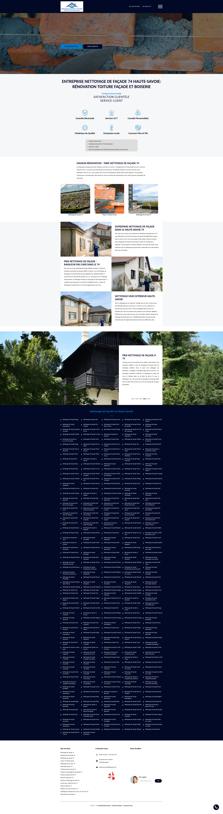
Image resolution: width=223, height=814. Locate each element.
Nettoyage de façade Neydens (153, 542)
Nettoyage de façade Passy (132, 537)
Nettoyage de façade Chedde (71, 434)
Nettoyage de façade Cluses (112, 657)
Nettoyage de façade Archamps (68, 720)
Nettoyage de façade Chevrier (153, 662)
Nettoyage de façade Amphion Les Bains (71, 430)
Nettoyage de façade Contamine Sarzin (130, 653)
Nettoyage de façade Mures (70, 552)
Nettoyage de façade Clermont (89, 663)
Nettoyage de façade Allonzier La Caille (153, 725)
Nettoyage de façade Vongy (70, 419)
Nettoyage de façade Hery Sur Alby (112, 599)
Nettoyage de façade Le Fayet (91, 434)
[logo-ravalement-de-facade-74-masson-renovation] (72, 6)
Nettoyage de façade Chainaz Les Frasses (112, 682)
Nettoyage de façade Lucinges (112, 590)
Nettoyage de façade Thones (71, 473)
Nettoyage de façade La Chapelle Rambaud (152, 677)
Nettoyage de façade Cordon (133, 647)
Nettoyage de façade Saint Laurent (111, 509)
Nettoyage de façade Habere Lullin (91, 604)
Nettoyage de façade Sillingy (133, 478)
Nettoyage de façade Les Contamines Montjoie (111, 653)
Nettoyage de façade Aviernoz (133, 709)
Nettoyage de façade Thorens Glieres (153, 469)
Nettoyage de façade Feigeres (91, 618)
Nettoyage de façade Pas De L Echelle (153, 420)
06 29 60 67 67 (147, 6)
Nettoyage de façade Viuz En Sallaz (91, 445)
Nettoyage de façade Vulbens (133, 439)
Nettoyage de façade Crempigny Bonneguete (152, 643)
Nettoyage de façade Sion (90, 419)
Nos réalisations (71, 46)
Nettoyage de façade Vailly (70, 469)
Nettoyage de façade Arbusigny (110, 720)
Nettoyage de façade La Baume (90, 705)
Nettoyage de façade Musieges (89, 553)
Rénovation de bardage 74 (68, 794)
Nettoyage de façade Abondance (89, 733)
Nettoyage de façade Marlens (133, 577)
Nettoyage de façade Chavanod (89, 673)
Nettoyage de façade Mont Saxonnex (91, 558)
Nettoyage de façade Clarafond (68, 663)
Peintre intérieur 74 (66, 786)
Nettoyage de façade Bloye (111, 701)
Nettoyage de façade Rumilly (133, 523)
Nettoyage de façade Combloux (68, 658)
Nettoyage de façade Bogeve (153, 696)
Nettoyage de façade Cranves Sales (71, 648)
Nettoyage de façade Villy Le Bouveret (71, 450)
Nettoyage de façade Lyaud (132, 587)
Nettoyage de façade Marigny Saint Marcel (71, 583)
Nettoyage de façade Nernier (91, 547)
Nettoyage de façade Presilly (91, 532)
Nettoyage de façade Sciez (90, 488)
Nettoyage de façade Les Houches (132, 599)
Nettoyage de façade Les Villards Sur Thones (152, 450)
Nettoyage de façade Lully (70, 590)
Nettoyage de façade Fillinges (112, 613)
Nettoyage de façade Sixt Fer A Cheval (112, 479)
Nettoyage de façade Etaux (153, 622)
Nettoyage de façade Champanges (89, 682)
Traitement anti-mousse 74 (68, 769)
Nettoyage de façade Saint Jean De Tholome (70, 514)
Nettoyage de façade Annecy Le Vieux (112, 725)
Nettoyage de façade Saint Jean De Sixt (152, 509)
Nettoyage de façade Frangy (153, 608)
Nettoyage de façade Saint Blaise (70, 523)
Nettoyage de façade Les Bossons (111, 435)
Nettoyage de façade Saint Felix (70, 519)
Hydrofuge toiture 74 (66, 766)
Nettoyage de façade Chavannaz (110, 673)
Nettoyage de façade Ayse (70, 714)
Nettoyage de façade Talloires (71, 478)
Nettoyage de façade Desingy (153, 637)
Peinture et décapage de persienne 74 (71, 772)
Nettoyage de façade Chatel (70, 677)
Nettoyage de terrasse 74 (68, 763)
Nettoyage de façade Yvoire (91, 439)
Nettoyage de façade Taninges (153, 473)
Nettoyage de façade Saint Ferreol (152, 514)
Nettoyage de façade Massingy (151, 573)
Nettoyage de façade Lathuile (133, 593)
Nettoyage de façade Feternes (153, 613)
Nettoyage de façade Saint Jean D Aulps (90, 514)
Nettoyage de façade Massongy (68, 578)
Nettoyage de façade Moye (111, 552)
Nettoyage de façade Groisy (112, 603)
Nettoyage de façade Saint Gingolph (111, 514)
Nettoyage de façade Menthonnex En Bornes (90, 568)
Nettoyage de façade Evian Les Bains (91, 623)
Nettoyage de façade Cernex (112, 687)
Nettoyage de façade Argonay (153, 714)
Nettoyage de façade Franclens (68, 613)
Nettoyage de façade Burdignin (68, 687)
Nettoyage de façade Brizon (153, 687)
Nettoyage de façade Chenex (153, 667)
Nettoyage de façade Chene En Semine (70, 673)
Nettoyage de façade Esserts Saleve (91, 628)
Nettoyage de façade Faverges (133, 618)
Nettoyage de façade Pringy (70, 532)
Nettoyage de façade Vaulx (152, 459)
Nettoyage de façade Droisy (132, 632)
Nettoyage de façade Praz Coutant (90, 425)
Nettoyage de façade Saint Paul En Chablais (90, 504)
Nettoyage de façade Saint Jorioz (70, 509)
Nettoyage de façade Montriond (110, 558)
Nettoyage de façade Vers (70, 459)
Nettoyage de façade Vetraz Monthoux (132, 455)
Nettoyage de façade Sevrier (153, 483)
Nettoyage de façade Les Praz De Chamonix (133, 430)
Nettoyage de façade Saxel (152, 488)
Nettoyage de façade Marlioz (112, 577)
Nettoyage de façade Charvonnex (89, 677)
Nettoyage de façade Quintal (133, 528)
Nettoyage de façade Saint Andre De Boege (90, 523)
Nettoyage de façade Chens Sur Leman (132, 668)
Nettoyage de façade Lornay (153, 590)
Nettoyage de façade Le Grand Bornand (152, 604)
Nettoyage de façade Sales (90, 498)
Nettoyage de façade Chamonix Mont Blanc (151, 682)
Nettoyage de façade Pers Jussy (70, 538)
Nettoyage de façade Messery (71, 567)
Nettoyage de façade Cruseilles (89, 643)
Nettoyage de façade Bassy (70, 709)
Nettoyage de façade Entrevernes (68, 633)
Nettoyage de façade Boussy (91, 691)
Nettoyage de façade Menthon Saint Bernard (69, 573)
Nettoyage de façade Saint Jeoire (132, 509)
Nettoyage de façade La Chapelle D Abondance (69, 682)
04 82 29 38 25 (135, 6)
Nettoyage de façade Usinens (112, 469)
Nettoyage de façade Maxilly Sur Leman (133, 573)
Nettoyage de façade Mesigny (112, 567)
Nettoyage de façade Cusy (111, 642)
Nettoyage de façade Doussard (89, 638)
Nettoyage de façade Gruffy (132, 603)
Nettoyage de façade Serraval (71, 488)
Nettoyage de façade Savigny (71, 493)
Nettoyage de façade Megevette (89, 573)
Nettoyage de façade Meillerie (151, 568)
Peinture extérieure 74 (67, 777)
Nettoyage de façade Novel (111, 542)
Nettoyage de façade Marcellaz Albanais (151, 583)
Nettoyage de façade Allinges (133, 729)
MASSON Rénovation (105, 805)
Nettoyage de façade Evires (70, 622)
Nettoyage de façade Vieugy (112, 429)
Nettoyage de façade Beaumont (110, 705)
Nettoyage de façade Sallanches (151, 494)
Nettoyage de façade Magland (92, 587)
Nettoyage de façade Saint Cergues (132, 519)
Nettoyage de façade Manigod (71, 587)
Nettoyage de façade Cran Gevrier (90, 648)
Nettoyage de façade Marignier (89, 583)
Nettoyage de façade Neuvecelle (110, 548)
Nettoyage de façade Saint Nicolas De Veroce (132, 504)
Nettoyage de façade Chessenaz (68, 668)
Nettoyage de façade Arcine (91, 719)
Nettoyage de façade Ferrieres (68, 618)
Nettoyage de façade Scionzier (112, 488)
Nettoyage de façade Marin (153, 577)
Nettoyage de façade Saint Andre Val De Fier (152, 519)
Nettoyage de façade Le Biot (133, 701)
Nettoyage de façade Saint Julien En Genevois (90, 509)
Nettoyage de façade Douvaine (151, 633)
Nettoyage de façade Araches (133, 719)
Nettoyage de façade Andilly (133, 724)
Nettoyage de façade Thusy (132, 469)
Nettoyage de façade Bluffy (91, 701)
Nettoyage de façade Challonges (130, 682)
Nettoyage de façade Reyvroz (71, 528)
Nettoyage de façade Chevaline (89, 668)
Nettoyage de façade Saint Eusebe (111, 519)
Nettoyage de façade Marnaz (91, 577)
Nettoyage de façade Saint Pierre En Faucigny (70, 504)
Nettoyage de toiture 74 (67, 758)
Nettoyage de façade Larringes (151, 594)
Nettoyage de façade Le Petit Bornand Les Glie (153, 533)
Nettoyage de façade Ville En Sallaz (133, 450)
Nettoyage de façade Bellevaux (68, 705)
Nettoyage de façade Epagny (133, 627)
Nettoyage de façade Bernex (153, 701)
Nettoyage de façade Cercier (91, 687)
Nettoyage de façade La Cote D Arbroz (112, 648)
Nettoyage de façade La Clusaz (131, 658)
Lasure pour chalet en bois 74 (69, 783)
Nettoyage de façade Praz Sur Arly (133, 533)
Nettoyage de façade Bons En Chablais (133, 692)
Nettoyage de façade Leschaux (110, 594)
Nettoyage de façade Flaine (132, 419)
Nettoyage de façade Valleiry (133, 464)
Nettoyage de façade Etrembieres (110, 623)
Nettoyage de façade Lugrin (91, 590)
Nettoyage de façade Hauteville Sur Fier (151, 599)
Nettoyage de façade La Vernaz (90, 459)
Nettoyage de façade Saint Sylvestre (70, 499)
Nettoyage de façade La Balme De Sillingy (90, 710)
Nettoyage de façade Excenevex (151, 618)
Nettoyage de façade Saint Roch (152, 499)
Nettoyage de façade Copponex (68, 653)
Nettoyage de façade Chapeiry (112, 677)
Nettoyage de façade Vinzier (153, 444)
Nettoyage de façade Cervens (133, 687)
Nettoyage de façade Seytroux (153, 478)
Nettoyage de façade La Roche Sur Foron (110, 523)
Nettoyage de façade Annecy (91, 724)
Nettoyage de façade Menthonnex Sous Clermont (132, 568)
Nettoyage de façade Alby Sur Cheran (71, 733)
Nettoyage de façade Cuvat (132, 642)
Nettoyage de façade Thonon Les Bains (91, 474)
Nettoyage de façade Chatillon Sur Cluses (153, 673)
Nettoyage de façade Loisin (70, 593)
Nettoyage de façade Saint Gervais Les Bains (132, 514)
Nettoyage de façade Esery (111, 627)
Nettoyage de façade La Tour (91, 469)
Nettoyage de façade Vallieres (91, 464)
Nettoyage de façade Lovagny (133, 590)
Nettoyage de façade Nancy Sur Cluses (153, 548)
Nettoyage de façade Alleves (112, 729)
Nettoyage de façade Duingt (91, 632)
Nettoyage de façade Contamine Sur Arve (89, 653)
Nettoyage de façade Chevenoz (110, 668)
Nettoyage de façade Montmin (130, 558)
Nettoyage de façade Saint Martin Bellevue (152, 504)
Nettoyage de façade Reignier (112, 528)
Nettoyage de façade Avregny (153, 709)
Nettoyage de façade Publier (153, 528)
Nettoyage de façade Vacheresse (151, 464)
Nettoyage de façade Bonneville (68, 697)
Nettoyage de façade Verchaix (112, 459)
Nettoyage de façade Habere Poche (71, 604)
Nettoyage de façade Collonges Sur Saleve (89, 658)
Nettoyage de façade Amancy (71, 729)
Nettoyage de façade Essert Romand (70, 628)
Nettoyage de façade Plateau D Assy (153, 430)
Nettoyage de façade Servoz (132, 483)
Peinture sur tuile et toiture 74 (69, 789)
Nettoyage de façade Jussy (111, 439)
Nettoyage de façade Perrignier (89, 538)
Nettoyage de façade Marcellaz (110, 583)
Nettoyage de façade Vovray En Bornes (153, 440)
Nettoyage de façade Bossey (153, 691)
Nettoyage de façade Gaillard (71, 608)
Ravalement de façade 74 (68, 755)
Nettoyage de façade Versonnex (151, 455)
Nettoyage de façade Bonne (91, 696)
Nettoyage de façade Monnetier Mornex (68, 563)
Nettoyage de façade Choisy (132, 662)
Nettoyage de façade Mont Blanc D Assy (111, 425)
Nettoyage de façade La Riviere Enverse (152, 523)
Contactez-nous (128, 805)
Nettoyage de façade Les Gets (91, 608)
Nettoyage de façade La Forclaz (90, 613)
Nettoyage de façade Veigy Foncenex (132, 459)
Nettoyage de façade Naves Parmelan (70, 548)
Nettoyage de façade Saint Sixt (132, 499)
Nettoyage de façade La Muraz (131, 553)
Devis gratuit (92, 46)
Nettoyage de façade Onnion (91, 542)
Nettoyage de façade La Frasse (131, 609)
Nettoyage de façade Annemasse (68, 725)
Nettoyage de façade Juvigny (91, 598)
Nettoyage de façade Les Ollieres (70, 543)
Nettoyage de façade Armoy (112, 714)
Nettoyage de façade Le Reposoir (90, 528)
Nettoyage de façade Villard (91, 454)
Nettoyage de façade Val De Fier (91, 479)
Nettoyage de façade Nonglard (130, 543)
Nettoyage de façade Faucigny (112, 618)
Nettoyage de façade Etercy (132, 622)
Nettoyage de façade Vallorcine (110, 464)
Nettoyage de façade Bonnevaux (110, 697)
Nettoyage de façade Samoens (112, 493)
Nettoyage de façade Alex (152, 729)
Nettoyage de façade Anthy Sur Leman (153, 720)
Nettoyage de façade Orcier (153, 537)
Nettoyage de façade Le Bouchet (110, 692)
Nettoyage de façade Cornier (153, 647)
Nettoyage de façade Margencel (130, 583)
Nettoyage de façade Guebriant (151, 425)
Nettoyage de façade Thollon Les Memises (112, 474)
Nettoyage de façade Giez (111, 608)
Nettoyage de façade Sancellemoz (68, 425)
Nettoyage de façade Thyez (132, 473)
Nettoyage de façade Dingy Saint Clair (111, 638)
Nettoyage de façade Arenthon (130, 715)
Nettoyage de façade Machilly (112, 587)
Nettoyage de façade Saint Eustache (90, 519)
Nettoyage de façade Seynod (91, 483)
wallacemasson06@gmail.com (107, 767)
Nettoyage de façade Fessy (132, 613)
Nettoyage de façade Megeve (112, 572)
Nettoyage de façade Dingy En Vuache (133, 638)
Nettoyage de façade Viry (132, 444)
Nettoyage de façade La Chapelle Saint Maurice (131, 677)
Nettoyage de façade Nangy (132, 547)
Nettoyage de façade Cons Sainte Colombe (152, 653)
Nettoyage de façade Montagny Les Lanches (151, 558)
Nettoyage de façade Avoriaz (112, 419)
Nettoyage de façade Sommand (151, 435)
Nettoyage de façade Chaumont (130, 673)
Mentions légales (117, 805)
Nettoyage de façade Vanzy (70, 464)
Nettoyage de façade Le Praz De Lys (91, 430)
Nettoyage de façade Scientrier (130, 489)
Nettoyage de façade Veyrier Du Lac (112, 455)
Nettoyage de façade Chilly (111, 662)
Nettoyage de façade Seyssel (112, 483)
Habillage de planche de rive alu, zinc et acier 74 (74, 791)
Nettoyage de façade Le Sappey (90, 494)
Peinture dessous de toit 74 (68, 775)
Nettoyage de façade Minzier (91, 562)
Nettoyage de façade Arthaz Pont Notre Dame (91, 715)
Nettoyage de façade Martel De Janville (133, 425)
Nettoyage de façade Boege (70, 701)
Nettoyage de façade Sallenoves (130, 494)
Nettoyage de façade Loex (90, 593)
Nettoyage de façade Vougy (70, 444)
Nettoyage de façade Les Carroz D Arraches (70, 440)
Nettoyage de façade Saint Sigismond (111, 499)
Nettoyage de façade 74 (67, 752)
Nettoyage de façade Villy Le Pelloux (91, 450)
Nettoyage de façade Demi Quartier (70, 643)
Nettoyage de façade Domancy (68, 638)
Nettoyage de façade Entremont (151, 628)
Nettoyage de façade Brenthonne (68, 692)
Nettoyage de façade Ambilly (91, 729)
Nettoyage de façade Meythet (133, 562)
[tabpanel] (140, 365)
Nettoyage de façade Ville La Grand (112, 450)
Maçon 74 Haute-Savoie (67, 761)
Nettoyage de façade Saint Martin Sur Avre (111, 504)
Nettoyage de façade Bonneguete (130, 697)
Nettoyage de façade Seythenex (68, 484)
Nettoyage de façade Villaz (70, 454)
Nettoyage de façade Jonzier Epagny (71, 599)
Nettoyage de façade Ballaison (110, 710)
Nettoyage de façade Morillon (71, 557)
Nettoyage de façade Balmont (133, 704)
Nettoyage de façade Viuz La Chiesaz (112, 445)
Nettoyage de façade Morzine (153, 552)
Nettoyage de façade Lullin (152, 587)
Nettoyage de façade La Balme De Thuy (152, 705)
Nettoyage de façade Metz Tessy (152, 563)
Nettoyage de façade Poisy (111, 532)
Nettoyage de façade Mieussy (112, 562)
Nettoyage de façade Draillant (112, 632)
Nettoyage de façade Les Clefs (153, 657)
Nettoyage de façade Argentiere (130, 435)
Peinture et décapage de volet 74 (70, 780)
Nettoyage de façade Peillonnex (110, 538)
